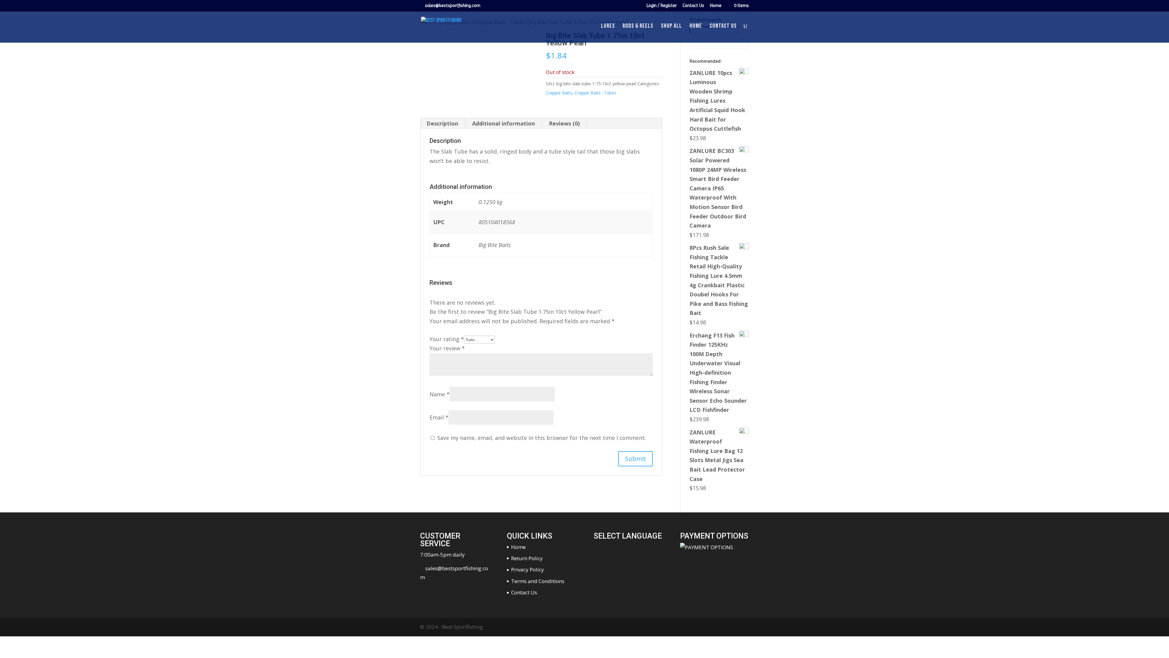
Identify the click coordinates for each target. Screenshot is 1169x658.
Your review (447, 348)
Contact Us (693, 5)
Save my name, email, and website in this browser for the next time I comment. (541, 437)
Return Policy (527, 558)
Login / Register (662, 5)
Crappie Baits (559, 93)
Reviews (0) (564, 123)
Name (440, 394)
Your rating (447, 339)
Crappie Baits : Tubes (595, 93)
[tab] (442, 123)
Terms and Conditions (537, 581)
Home (715, 5)
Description (442, 123)
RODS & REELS (638, 27)
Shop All (671, 27)
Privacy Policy (527, 569)
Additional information (503, 123)
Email (439, 417)
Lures (608, 27)
